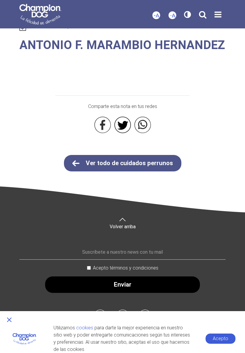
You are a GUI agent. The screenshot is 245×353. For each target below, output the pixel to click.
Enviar (122, 284)
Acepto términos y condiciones (125, 268)
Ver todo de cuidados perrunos (128, 163)
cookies (84, 328)
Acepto (220, 338)
